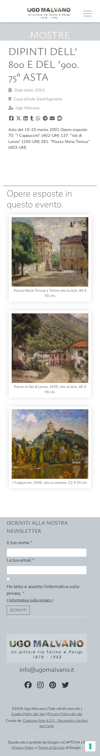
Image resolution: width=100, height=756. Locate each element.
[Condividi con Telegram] (45, 118)
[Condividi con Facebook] (11, 118)
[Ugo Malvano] (49, 12)
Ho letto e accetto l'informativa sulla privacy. (43, 590)
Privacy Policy (23, 747)
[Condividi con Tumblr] (31, 118)
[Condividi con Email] (52, 118)
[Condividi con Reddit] (59, 118)
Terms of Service (51, 747)
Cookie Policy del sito (28, 714)
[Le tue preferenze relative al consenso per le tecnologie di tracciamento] (90, 746)
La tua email (20, 560)
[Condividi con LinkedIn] (25, 118)
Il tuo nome (19, 543)
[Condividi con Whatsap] (38, 118)
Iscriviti (18, 610)
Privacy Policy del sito (65, 714)
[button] (30, 600)
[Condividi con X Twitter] (18, 118)
